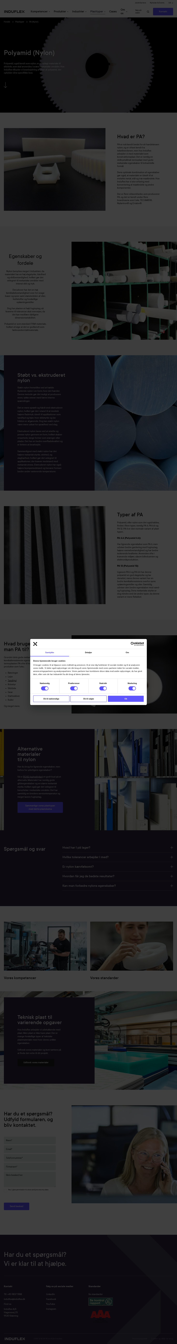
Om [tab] (127, 652)
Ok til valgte (88, 699)
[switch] (71, 687)
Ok (126, 699)
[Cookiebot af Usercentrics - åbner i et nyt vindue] (132, 644)
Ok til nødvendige (51, 699)
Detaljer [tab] (88, 652)
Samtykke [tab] (49, 652)
